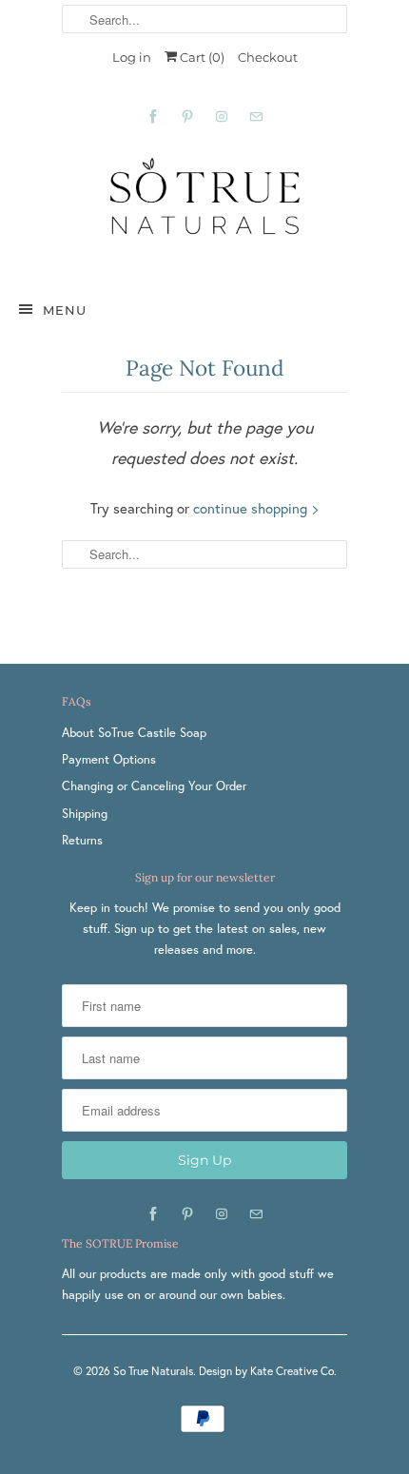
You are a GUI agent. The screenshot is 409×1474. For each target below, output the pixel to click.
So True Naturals (153, 1371)
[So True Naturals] (204, 207)
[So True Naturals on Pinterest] (187, 116)
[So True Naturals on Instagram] (221, 116)
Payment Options (109, 759)
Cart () (200, 57)
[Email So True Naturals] (255, 116)
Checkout (268, 57)
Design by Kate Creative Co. (268, 1371)
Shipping (84, 813)
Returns (82, 840)
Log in (131, 57)
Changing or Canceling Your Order (154, 786)
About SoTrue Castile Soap (134, 733)
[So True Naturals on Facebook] (153, 116)
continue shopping (252, 507)
